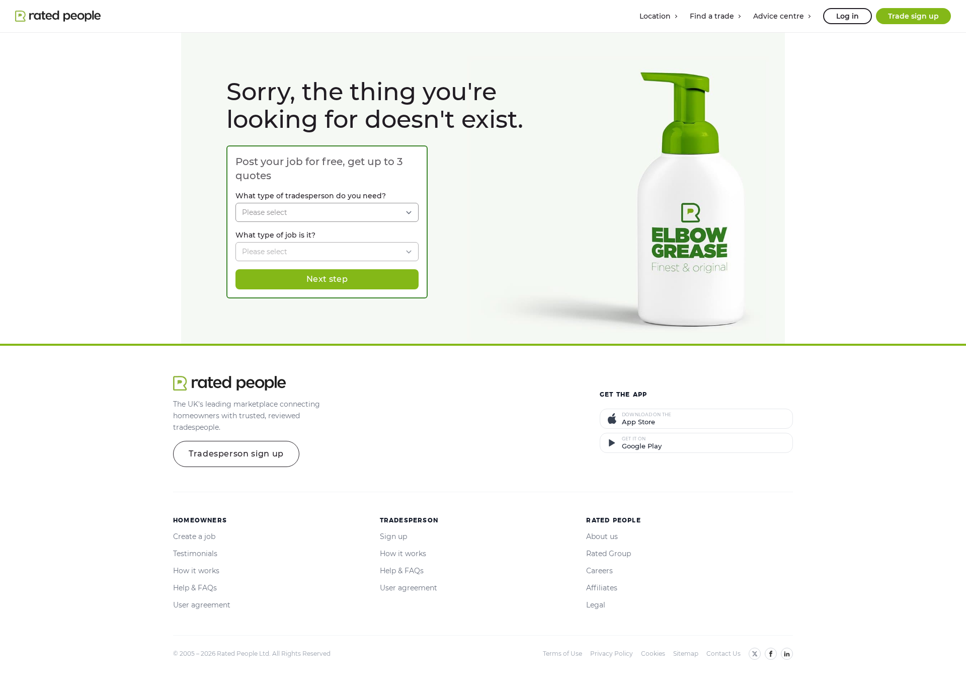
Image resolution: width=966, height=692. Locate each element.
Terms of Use (562, 653)
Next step (327, 279)
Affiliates (601, 587)
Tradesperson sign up (236, 453)
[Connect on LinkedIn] (787, 654)
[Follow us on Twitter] (755, 654)
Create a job (194, 536)
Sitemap (685, 653)
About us (602, 536)
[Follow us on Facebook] (771, 654)
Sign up (393, 536)
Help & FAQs (195, 587)
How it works (196, 570)
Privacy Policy (611, 653)
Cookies (653, 653)
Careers (599, 570)
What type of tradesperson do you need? (310, 195)
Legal (595, 604)
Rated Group (608, 553)
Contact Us (723, 653)
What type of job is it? (275, 235)
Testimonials (195, 553)
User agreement (201, 604)
